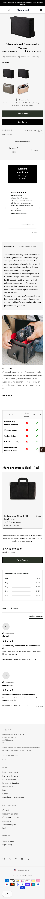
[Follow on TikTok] (28, 859)
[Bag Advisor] (42, 449)
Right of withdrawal (10, 775)
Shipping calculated (19, 105)
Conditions (6, 793)
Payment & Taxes (13, 150)
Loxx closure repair (10, 772)
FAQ (4, 828)
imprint (5, 790)
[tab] (36, 617)
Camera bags (8, 840)
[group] (9, 247)
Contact (5, 810)
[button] (42, 26)
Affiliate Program (9, 824)
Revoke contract (9, 779)
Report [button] (24, 659)
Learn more (7, 395)
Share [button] (28, 659)
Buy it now (22, 121)
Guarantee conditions (11, 817)
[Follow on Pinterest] (16, 859)
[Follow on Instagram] (10, 859)
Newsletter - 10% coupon (13, 797)
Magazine (6, 820)
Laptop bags (7, 844)
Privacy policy (8, 786)
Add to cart (22, 113)
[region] (22, 208)
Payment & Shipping (10, 783)
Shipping (34, 150)
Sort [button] (4, 608)
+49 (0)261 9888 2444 (10, 755)
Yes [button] (20, 659)
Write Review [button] (22, 560)
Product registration (10, 813)
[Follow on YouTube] (22, 859)
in (42, 130)
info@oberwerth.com (9, 760)
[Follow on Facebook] (3, 859)
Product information (22, 141)
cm (39, 130)
